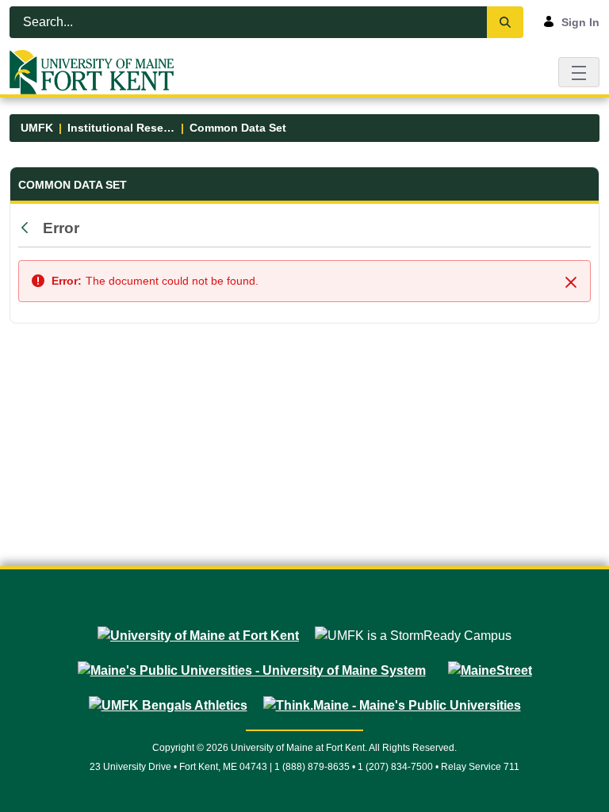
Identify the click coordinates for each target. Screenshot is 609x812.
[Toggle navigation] (578, 71)
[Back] (28, 228)
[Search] (505, 22)
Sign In (580, 22)
